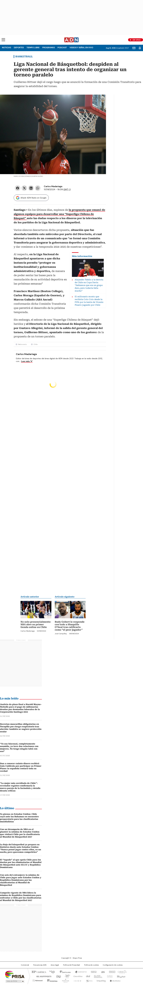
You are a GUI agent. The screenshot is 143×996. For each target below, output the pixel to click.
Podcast (62, 47)
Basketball (24, 56)
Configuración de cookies (113, 965)
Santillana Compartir (79, 972)
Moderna (51, 980)
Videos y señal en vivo (81, 47)
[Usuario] (140, 48)
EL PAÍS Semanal (97, 976)
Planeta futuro (109, 976)
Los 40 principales (51, 972)
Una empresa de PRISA (15, 974)
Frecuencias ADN (39, 965)
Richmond (37, 980)
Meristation (115, 980)
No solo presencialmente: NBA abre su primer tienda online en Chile (36, 624)
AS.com (102, 972)
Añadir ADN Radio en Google (33, 197)
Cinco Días (77, 976)
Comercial (25, 965)
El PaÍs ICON (76, 980)
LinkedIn (31, 188)
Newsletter (134, 48)
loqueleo (101, 980)
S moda (88, 980)
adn (111, 972)
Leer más (25, 361)
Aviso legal (55, 965)
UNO (57, 976)
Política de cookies (91, 965)
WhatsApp (37, 188)
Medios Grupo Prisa (15, 981)
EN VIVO (136, 40)
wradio (66, 976)
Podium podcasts (64, 980)
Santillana (64, 972)
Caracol (122, 972)
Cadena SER (93, 972)
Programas (48, 47)
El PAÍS (38, 972)
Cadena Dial (87, 976)
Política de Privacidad (71, 965)
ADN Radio (71, 39)
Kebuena (120, 976)
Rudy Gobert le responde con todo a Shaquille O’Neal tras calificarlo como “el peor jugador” (69, 625)
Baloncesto (22, 344)
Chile (36, 344)
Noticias (6, 47)
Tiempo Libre (33, 47)
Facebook (17, 188)
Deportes (19, 47)
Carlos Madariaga (53, 186)
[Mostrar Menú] (3, 40)
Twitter (24, 188)
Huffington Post (42, 976)
